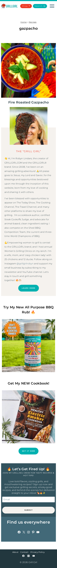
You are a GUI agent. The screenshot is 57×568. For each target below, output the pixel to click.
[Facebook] (23, 556)
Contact (24, 552)
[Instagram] (28, 556)
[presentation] (28, 70)
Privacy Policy (37, 552)
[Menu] (52, 6)
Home (23, 22)
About (15, 552)
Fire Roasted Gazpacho (28, 102)
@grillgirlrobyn (25, 263)
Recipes (33, 22)
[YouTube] (33, 556)
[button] (40, 6)
